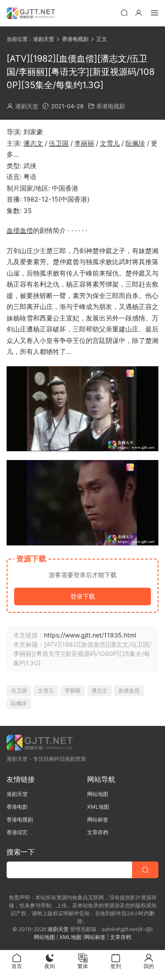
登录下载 (82, 596)
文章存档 (97, 832)
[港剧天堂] (31, 13)
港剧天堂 (26, 106)
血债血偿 (20, 230)
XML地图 (98, 806)
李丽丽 (84, 143)
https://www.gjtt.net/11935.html (90, 635)
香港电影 (17, 806)
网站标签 (97, 819)
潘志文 (33, 143)
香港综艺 (17, 832)
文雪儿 (110, 143)
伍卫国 (59, 143)
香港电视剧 (110, 106)
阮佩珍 (135, 143)
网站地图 (97, 794)
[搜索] (124, 12)
